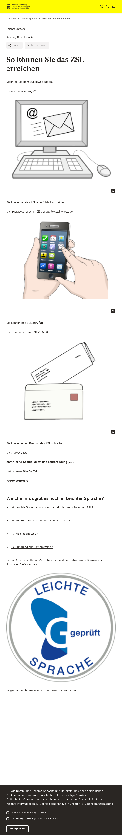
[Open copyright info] (113, 191)
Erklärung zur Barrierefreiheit (34, 546)
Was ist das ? (26, 533)
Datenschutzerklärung (98, 803)
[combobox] (101, 6)
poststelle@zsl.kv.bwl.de (57, 211)
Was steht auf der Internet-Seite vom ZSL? (54, 507)
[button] (14, 45)
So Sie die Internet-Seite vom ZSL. (44, 520)
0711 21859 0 (40, 332)
